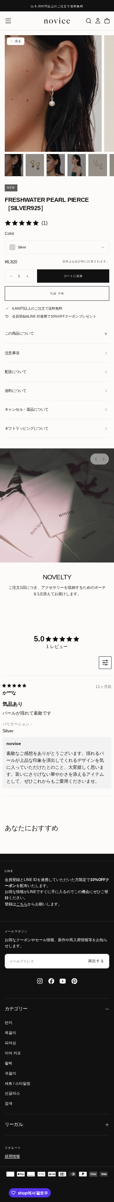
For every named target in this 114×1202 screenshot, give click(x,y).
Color (9, 233)
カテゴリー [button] (16, 1008)
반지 (8, 1023)
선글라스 (12, 1093)
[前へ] (96, 459)
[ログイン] (97, 20)
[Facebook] (51, 981)
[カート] (107, 20)
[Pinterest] (74, 981)
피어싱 (10, 1043)
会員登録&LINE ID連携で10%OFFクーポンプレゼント (54, 316)
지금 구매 (57, 293)
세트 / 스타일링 (17, 1083)
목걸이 (10, 1033)
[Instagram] (39, 981)
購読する (96, 961)
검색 (8, 1103)
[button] (8, 20)
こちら (22, 904)
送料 (65, 261)
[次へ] (103, 459)
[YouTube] (62, 981)
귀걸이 (10, 1073)
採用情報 (12, 1156)
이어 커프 (13, 1053)
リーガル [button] (14, 1124)
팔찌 (8, 1063)
